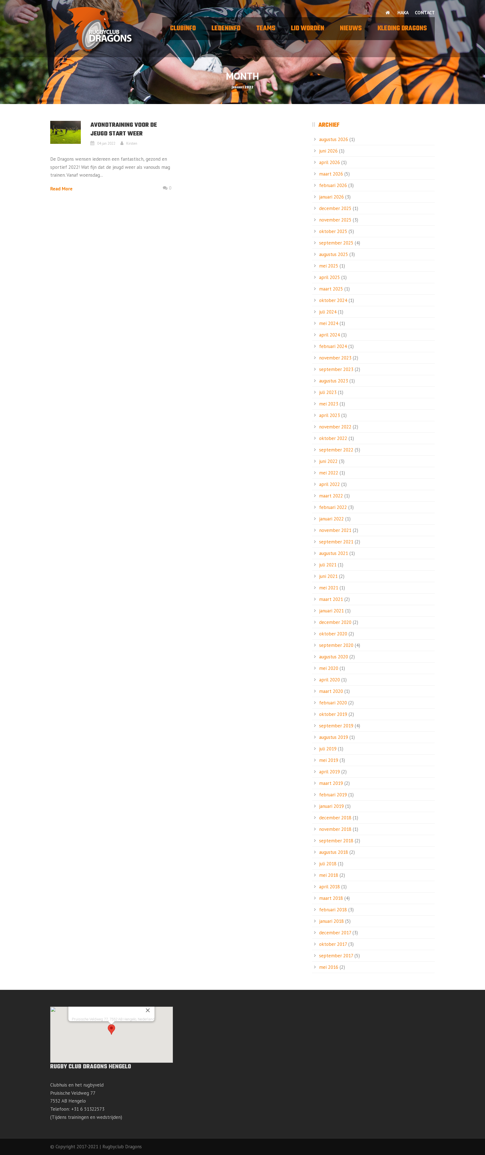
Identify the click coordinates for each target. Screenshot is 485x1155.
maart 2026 (331, 174)
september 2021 (336, 542)
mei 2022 (328, 473)
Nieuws (351, 29)
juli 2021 (328, 565)
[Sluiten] (148, 1010)
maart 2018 (331, 898)
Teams (265, 29)
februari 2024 (333, 346)
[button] (111, 1029)
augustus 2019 (333, 737)
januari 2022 (331, 519)
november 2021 (335, 530)
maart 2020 (331, 691)
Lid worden (307, 29)
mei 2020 (328, 668)
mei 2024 (328, 323)
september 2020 (336, 645)
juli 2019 (328, 749)
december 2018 (335, 818)
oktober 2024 (333, 300)
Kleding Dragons (402, 29)
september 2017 (336, 956)
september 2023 (336, 369)
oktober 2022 (333, 438)
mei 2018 (328, 875)
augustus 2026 (333, 139)
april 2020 (329, 680)
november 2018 (335, 829)
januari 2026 (331, 197)
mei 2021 (328, 588)
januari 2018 (331, 921)
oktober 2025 (333, 231)
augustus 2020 (333, 657)
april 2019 (329, 772)
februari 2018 (333, 910)
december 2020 (335, 622)
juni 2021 (328, 576)
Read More (61, 189)
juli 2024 (328, 312)
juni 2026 (328, 151)
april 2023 (329, 415)
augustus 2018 (333, 852)
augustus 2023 (333, 381)
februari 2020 (333, 703)
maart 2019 (331, 783)
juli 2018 (328, 864)
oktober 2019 (333, 714)
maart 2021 (331, 599)
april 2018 (329, 887)
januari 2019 (331, 806)
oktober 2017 (333, 944)
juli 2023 (328, 392)
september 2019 (336, 726)
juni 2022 (328, 461)
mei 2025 (328, 266)
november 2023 (335, 358)
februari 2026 (333, 185)
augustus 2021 (333, 553)
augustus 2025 (333, 254)
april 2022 (329, 484)
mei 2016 (328, 967)
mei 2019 (328, 760)
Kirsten (131, 143)
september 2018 (336, 841)
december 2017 (335, 933)
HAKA (403, 13)
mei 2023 (328, 404)
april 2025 (329, 277)
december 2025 (335, 208)
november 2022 (335, 427)
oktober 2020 (333, 634)
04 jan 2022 (106, 143)
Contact (425, 13)
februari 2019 (333, 795)
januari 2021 (331, 611)
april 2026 (329, 162)
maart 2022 (331, 496)
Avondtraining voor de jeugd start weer (123, 129)
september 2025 (336, 243)
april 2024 (329, 335)
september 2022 (336, 450)
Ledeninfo (226, 29)
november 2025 (335, 220)
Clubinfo (183, 29)
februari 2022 (333, 507)
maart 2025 (331, 289)
